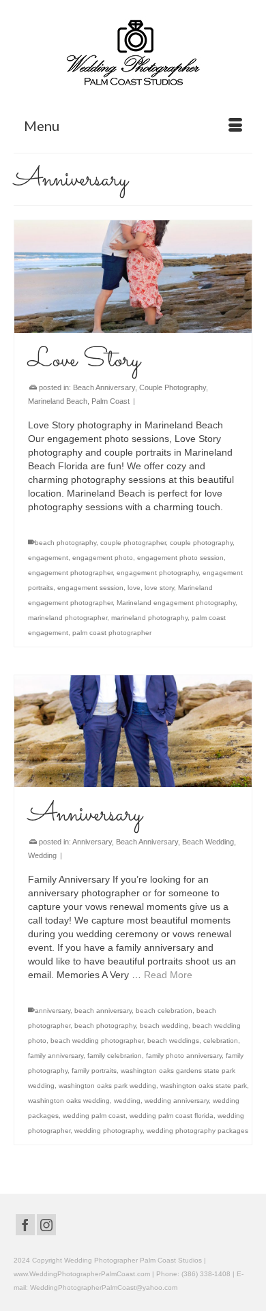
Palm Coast (110, 401)
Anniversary (92, 842)
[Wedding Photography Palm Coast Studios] (133, 53)
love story (159, 587)
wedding (127, 1100)
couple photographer (133, 542)
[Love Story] (133, 276)
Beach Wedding (208, 842)
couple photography (201, 542)
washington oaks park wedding (107, 1085)
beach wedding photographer (96, 1040)
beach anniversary (103, 1010)
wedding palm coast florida (171, 1115)
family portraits (94, 1070)
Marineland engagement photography (176, 602)
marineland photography (149, 617)
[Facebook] (25, 1224)
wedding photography (108, 1130)
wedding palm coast (94, 1115)
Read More (168, 974)
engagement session (90, 587)
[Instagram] (46, 1224)
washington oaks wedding (69, 1100)
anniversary (52, 1010)
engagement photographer (70, 572)
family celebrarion (114, 1055)
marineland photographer (67, 617)
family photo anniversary (184, 1055)
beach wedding (164, 1025)
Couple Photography (172, 387)
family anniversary (55, 1055)
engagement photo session (180, 557)
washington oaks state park (203, 1085)
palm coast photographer (111, 632)
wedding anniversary (177, 1100)
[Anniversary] (133, 731)
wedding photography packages (197, 1130)
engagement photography (157, 572)
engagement (48, 557)
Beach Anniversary (104, 387)
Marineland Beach (57, 401)
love (134, 587)
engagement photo (102, 557)
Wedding (42, 855)
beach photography (65, 542)
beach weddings (173, 1040)
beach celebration (164, 1010)
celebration (220, 1040)
